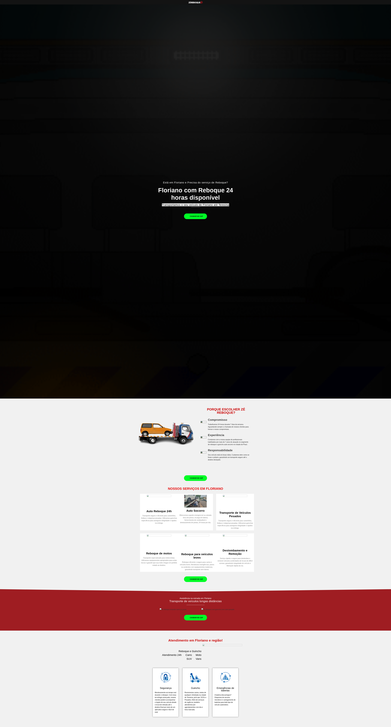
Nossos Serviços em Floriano (195, 488)
